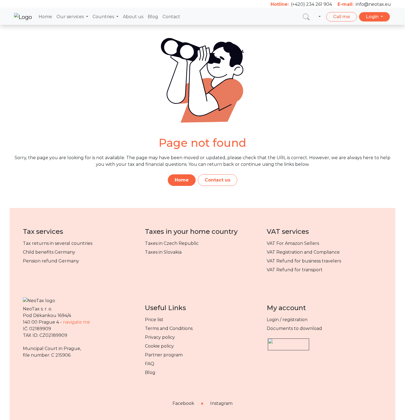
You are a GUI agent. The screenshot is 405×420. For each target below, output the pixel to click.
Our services (70, 16)
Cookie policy (159, 346)
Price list (154, 319)
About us (133, 16)
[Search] (306, 16)
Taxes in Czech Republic (172, 243)
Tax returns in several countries (57, 243)
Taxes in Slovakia (163, 252)
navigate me (76, 322)
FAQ (149, 363)
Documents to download (294, 328)
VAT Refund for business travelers (304, 261)
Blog (153, 16)
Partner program (164, 354)
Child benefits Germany (49, 252)
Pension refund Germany (51, 261)
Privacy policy (160, 337)
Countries (104, 16)
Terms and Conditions (169, 328)
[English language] (318, 16)
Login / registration (287, 319)
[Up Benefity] (288, 342)
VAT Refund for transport (295, 269)
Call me (341, 16)
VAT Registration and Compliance (303, 252)
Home (45, 16)
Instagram (221, 403)
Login (373, 16)
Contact (171, 16)
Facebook (183, 403)
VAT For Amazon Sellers (293, 243)
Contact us (217, 180)
